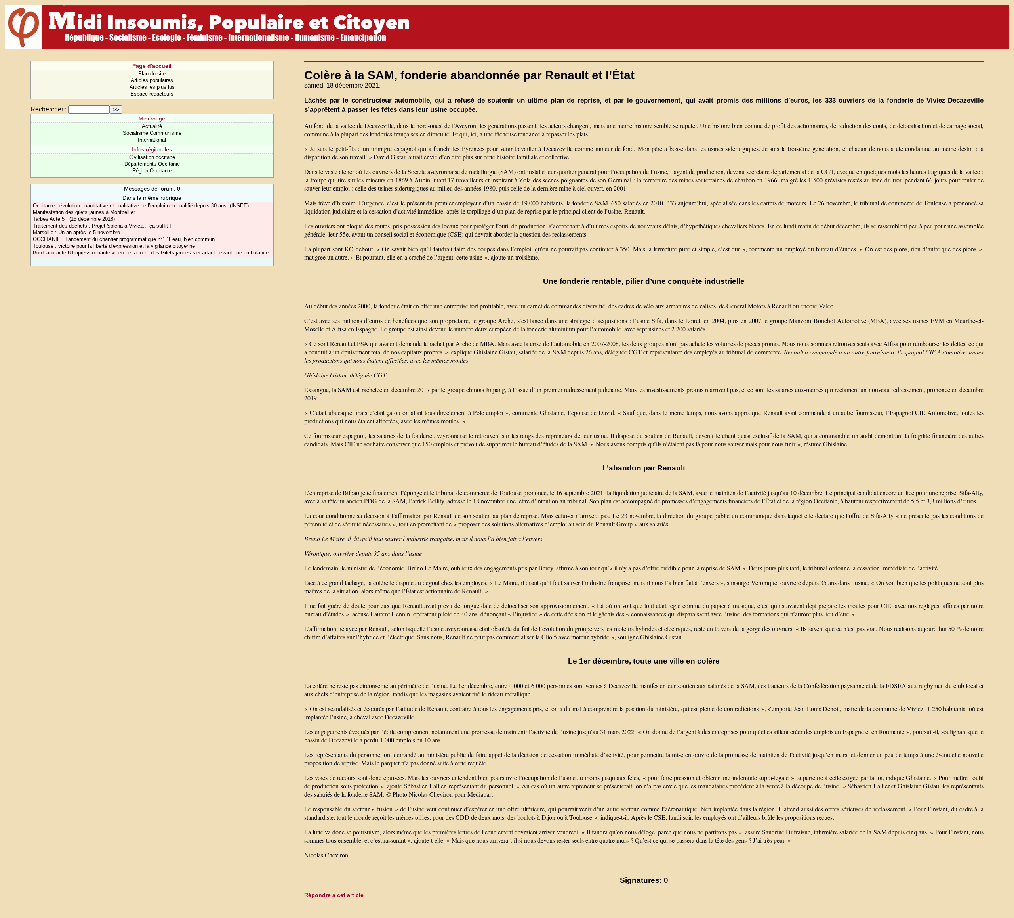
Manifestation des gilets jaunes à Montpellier (84, 212)
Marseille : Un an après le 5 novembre (76, 232)
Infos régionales (152, 149)
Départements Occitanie (152, 164)
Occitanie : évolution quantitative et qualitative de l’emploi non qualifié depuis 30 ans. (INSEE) (141, 205)
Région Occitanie (152, 171)
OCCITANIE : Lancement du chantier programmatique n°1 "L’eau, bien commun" (125, 239)
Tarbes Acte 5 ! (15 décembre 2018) (74, 219)
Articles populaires (152, 80)
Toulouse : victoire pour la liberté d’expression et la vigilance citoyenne (114, 246)
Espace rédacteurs (151, 94)
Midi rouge (152, 118)
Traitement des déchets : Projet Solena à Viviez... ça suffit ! (102, 226)
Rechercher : (48, 109)
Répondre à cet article (334, 895)
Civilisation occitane (152, 157)
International (152, 140)
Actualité (152, 126)
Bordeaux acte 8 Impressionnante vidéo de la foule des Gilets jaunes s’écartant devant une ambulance (151, 253)
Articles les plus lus (152, 87)
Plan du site (152, 73)
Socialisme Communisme (152, 133)
